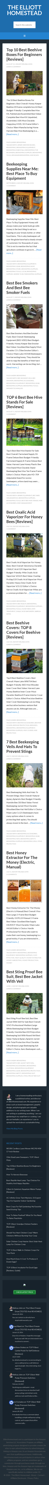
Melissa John (17, 1308)
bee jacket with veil (26, 1063)
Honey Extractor (34, 958)
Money (9, 963)
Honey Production (30, 960)
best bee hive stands (30, 501)
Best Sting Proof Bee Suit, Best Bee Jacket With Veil (24, 976)
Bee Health (22, 604)
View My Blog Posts (14, 1128)
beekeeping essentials (15, 150)
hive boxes (34, 155)
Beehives (33, 725)
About (33, 1475)
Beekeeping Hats (13, 839)
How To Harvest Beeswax (17, 1174)
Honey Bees (26, 609)
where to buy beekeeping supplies (28, 274)
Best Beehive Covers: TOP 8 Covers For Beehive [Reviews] (23, 629)
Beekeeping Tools (13, 271)
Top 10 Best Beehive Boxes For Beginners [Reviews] (24, 54)
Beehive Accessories (26, 723)
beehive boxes (29, 145)
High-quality (20, 958)
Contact (41, 1475)
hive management (24, 503)
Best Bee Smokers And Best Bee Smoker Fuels (22, 288)
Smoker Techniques (14, 388)
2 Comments (11, 874)
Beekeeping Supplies (24, 152)
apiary (20, 145)
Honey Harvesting (14, 960)
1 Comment (11, 186)
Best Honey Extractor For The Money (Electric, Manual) (21, 859)
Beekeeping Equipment (25, 147)
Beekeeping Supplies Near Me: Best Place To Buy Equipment (22, 171)
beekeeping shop (27, 266)
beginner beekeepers (20, 155)
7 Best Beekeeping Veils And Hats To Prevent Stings (22, 746)
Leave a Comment (13, 67)
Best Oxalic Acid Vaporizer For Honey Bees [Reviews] (24, 517)
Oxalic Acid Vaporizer (25, 611)
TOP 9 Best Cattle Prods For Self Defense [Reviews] (27, 1350)
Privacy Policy (33, 1478)
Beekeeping (21, 142)
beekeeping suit (28, 1073)
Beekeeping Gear (13, 266)
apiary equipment (25, 495)
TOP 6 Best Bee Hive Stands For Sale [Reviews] (24, 402)
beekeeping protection (30, 1071)
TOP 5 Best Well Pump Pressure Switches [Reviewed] (27, 1377)
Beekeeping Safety (28, 839)
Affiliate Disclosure (18, 1478)
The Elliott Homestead (24, 10)
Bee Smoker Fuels (25, 378)
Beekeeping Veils (30, 841)
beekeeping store (13, 269)
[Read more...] (12, 134)
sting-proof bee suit (31, 1076)
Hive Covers (28, 730)
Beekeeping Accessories (24, 381)
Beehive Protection (21, 725)
